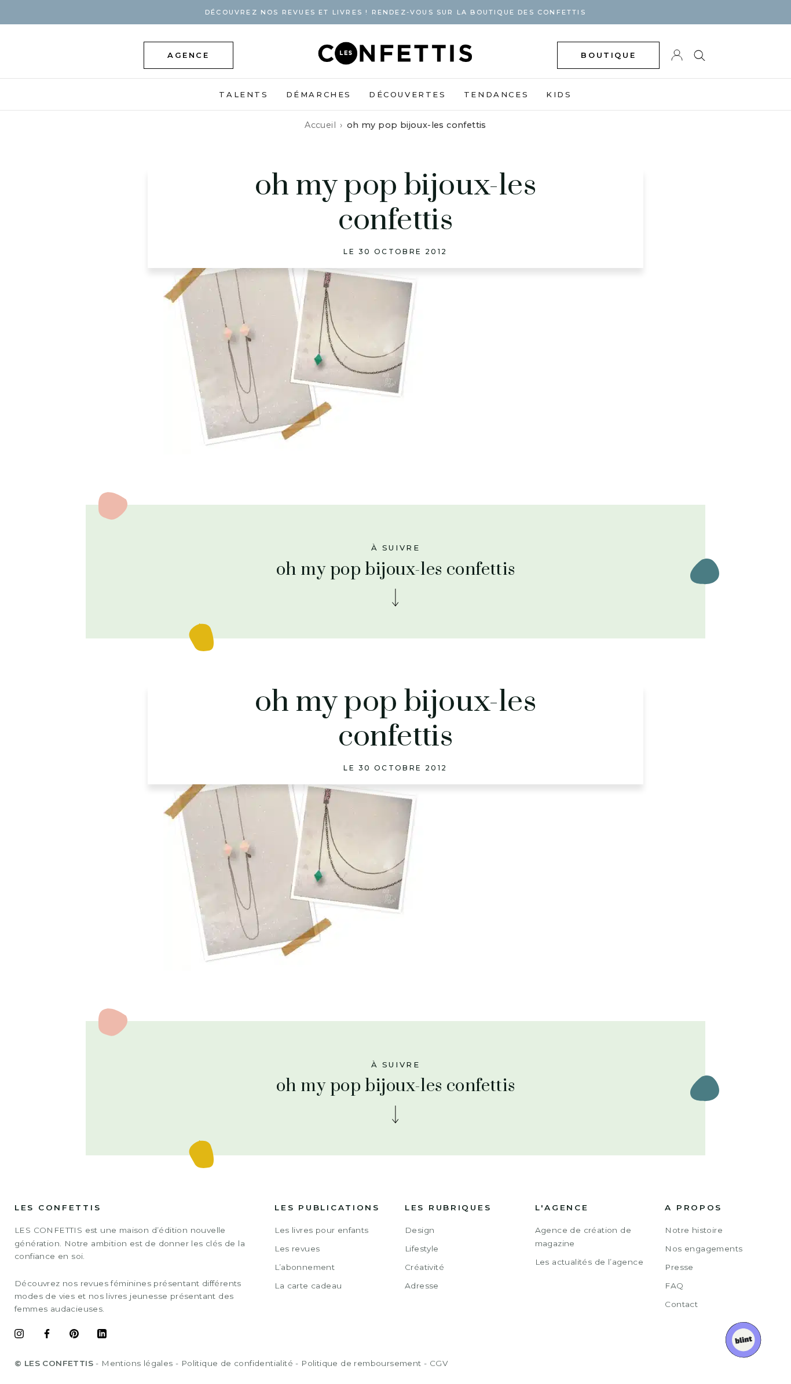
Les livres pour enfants (321, 1230)
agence (188, 55)
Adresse (422, 1285)
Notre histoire (694, 1230)
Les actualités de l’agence (589, 1261)
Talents (243, 94)
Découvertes (407, 94)
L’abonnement (304, 1267)
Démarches (318, 94)
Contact (681, 1304)
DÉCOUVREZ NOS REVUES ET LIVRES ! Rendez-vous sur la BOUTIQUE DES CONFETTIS (395, 12)
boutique (608, 55)
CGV (439, 1363)
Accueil (320, 125)
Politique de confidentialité (237, 1363)
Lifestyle (422, 1248)
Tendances (496, 94)
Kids (559, 94)
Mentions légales (137, 1363)
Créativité (424, 1267)
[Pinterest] (74, 1335)
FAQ (674, 1285)
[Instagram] (19, 1335)
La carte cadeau (308, 1285)
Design (419, 1230)
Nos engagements (703, 1248)
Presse (679, 1267)
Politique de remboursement (361, 1363)
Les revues (297, 1248)
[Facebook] (47, 1335)
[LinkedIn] (102, 1335)
